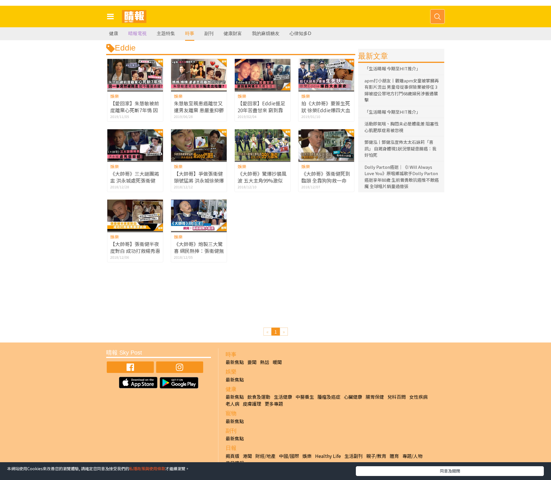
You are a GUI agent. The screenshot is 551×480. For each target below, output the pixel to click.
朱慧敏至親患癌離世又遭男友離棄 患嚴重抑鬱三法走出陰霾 (199, 110)
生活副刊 (353, 455)
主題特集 (166, 33)
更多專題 (274, 403)
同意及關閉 (450, 471)
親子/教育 (376, 455)
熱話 (264, 362)
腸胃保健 (375, 396)
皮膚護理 (252, 403)
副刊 (209, 33)
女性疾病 (418, 396)
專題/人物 (412, 455)
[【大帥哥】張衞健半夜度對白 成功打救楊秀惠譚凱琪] (135, 215)
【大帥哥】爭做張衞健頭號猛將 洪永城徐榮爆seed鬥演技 (199, 180)
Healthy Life (328, 455)
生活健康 (283, 396)
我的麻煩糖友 (266, 33)
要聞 (252, 362)
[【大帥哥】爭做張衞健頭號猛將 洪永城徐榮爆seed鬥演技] (199, 144)
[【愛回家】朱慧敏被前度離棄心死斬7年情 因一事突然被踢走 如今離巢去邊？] (135, 74)
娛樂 (114, 96)
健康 (113, 33)
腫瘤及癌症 (328, 396)
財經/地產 (265, 455)
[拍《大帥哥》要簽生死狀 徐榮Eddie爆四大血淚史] (326, 74)
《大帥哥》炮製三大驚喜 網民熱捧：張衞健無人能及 (199, 250)
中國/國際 (289, 455)
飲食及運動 (258, 396)
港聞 (247, 455)
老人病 (232, 403)
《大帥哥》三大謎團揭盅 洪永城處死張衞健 (134, 177)
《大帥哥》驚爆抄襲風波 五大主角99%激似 (262, 177)
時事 (189, 33)
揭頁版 (232, 455)
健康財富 (233, 33)
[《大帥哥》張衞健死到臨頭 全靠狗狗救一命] (326, 144)
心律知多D (300, 33)
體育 (394, 455)
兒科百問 (396, 396)
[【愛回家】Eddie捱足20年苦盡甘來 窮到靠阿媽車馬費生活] (262, 74)
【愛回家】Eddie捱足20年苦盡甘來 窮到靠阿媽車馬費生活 (261, 110)
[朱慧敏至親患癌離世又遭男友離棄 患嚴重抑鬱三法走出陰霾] (199, 74)
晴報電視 (137, 33)
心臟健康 (353, 396)
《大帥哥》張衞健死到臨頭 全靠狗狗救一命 (325, 177)
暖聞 (277, 362)
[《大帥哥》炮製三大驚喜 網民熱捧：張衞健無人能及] (199, 215)
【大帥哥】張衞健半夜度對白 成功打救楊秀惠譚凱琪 (135, 250)
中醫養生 (305, 396)
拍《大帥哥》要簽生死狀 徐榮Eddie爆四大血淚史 (325, 110)
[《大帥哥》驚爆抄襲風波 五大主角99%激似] (262, 144)
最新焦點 (235, 362)
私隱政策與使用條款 (147, 468)
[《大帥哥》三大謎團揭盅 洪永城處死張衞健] (135, 144)
